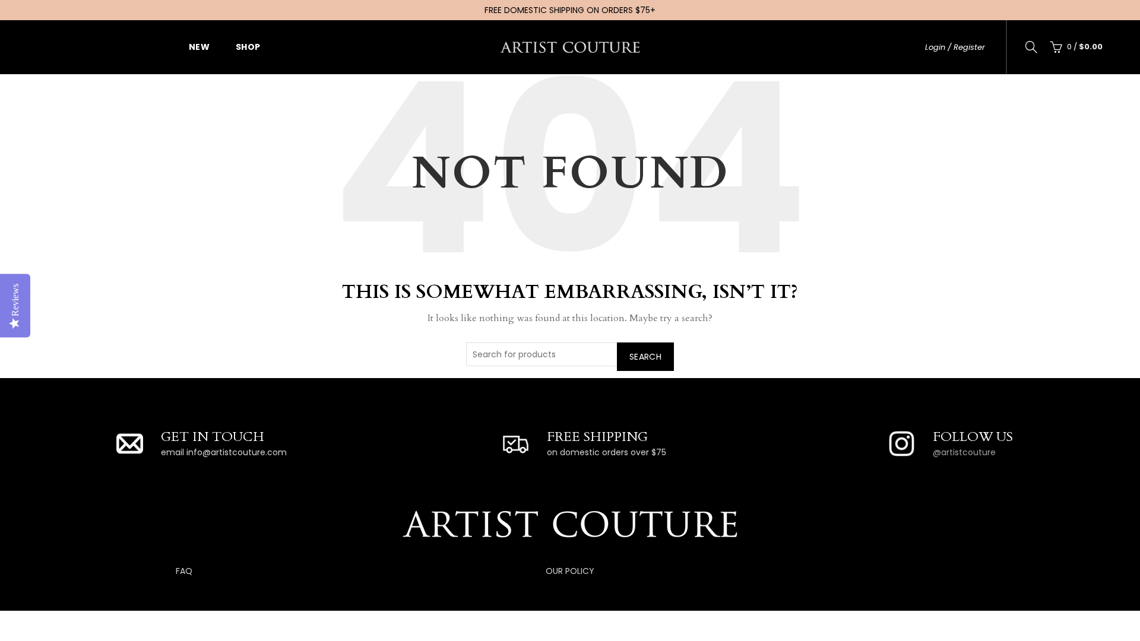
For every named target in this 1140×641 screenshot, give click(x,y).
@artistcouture (964, 452)
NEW (199, 47)
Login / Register (955, 47)
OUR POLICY (570, 571)
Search (645, 357)
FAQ (184, 571)
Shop (248, 47)
